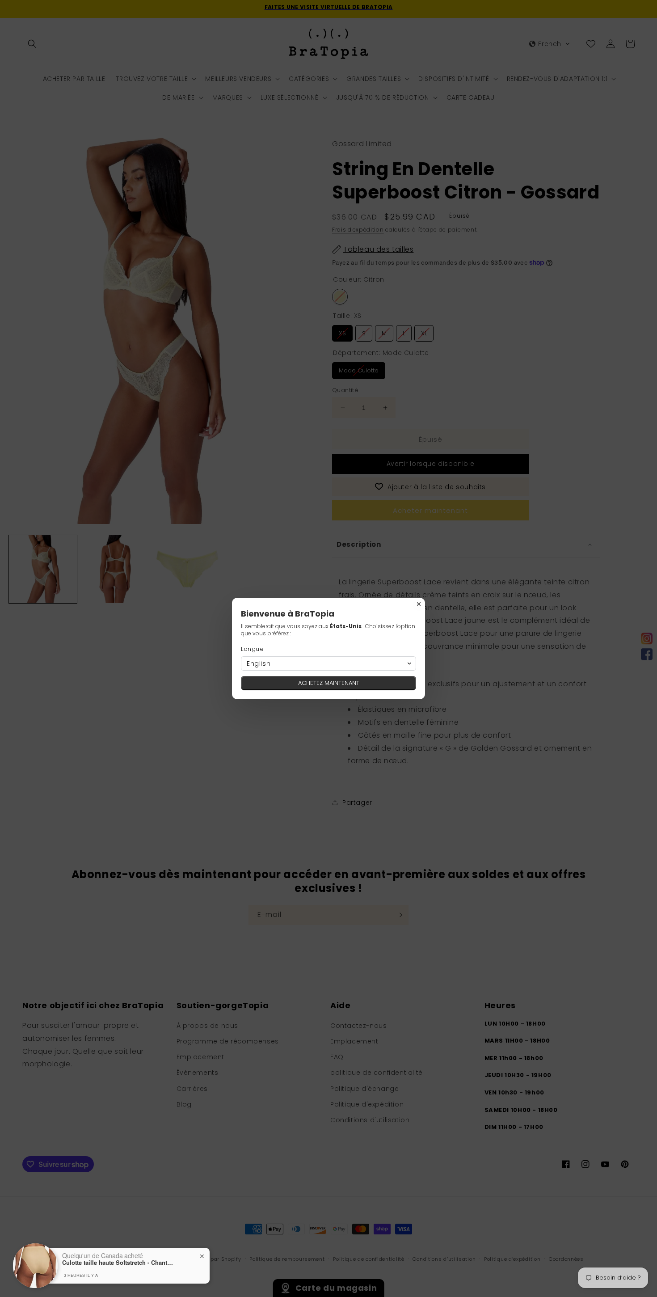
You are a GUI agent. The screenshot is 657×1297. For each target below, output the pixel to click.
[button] (328, 663)
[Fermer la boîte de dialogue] (418, 604)
